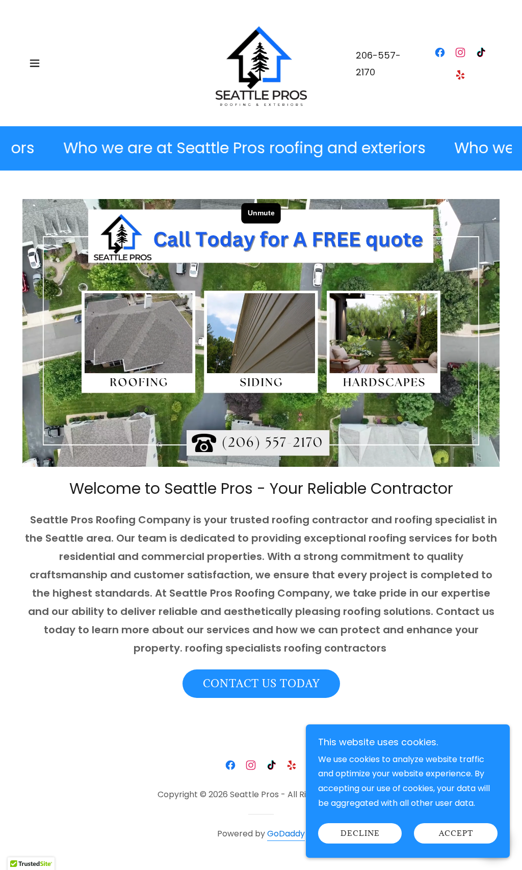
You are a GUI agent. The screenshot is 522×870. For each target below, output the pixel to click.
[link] (261, 62)
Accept (456, 833)
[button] (34, 63)
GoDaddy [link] (286, 833)
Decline (360, 833)
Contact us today (261, 683)
